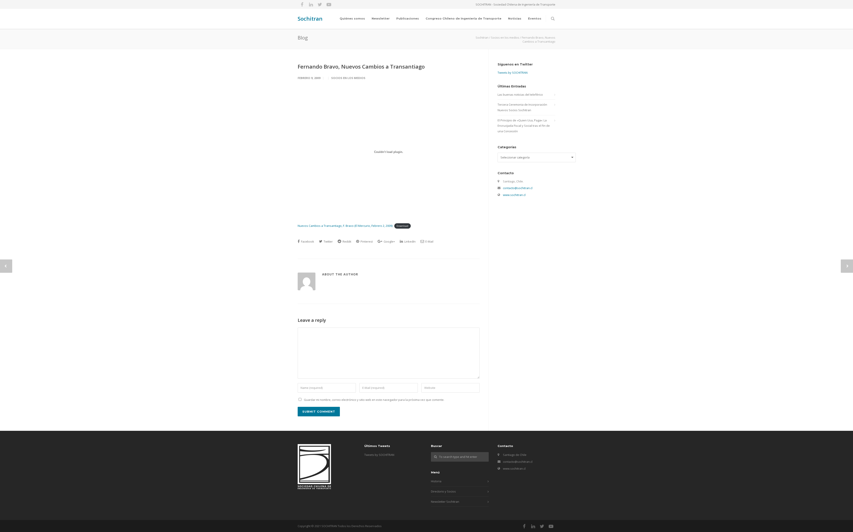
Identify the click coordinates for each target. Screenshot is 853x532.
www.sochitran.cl (514, 195)
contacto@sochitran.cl (517, 188)
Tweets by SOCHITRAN (513, 73)
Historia (436, 481)
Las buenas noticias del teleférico (520, 95)
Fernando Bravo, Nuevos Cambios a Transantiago (361, 66)
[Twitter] (319, 4)
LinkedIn (410, 241)
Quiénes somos (352, 18)
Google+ (389, 241)
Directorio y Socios (443, 491)
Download (402, 225)
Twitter (328, 241)
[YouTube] (328, 4)
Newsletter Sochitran (445, 502)
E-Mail (429, 241)
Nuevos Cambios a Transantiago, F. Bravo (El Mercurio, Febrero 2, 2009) (345, 226)
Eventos (534, 18)
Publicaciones (407, 18)
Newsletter (381, 18)
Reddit (346, 241)
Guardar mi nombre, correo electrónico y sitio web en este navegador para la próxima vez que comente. (374, 400)
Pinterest (366, 241)
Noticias (514, 18)
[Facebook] (302, 4)
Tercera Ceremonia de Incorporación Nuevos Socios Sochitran (522, 107)
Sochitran (310, 18)
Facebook (307, 241)
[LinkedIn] (311, 4)
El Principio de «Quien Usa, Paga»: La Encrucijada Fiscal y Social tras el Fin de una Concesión (524, 125)
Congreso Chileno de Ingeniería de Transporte (463, 18)
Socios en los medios (348, 78)
